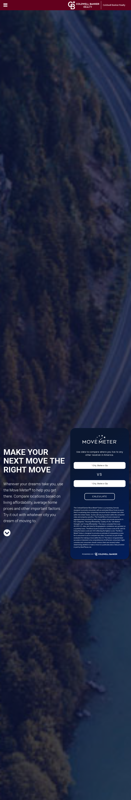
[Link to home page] (83, 5)
